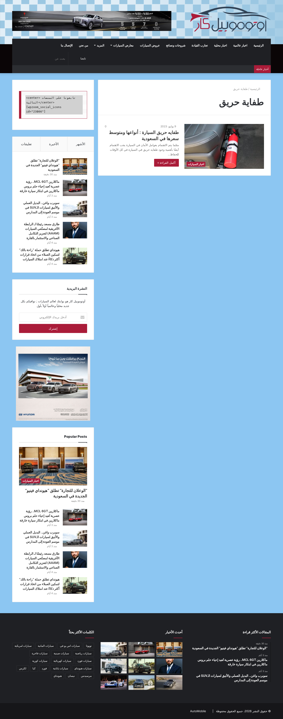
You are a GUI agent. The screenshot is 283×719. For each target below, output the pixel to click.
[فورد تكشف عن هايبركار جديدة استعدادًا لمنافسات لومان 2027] (114, 682)
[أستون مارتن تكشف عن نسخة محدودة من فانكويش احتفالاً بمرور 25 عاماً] (169, 682)
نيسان (71, 675)
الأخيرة (54, 144)
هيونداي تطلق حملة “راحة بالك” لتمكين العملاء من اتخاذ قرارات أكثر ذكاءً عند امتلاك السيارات (39, 254)
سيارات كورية (39, 660)
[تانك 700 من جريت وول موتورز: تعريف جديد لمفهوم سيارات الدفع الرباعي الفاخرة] (114, 666)
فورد (44, 668)
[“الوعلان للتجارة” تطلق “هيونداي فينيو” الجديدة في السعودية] (75, 166)
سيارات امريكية (23, 645)
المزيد (100, 45)
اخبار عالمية (240, 45)
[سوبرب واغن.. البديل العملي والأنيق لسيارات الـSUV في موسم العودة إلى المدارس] (75, 209)
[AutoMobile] (230, 19)
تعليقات (26, 144)
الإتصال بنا (67, 45)
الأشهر (80, 144)
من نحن (83, 45)
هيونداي (58, 675)
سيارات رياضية (83, 653)
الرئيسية (259, 45)
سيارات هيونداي (83, 668)
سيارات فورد (84, 660)
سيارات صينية (61, 653)
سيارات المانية (46, 645)
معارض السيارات (123, 45)
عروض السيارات (150, 45)
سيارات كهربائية (62, 660)
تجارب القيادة (200, 45)
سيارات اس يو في (70, 645)
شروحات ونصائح (175, 45)
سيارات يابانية (60, 668)
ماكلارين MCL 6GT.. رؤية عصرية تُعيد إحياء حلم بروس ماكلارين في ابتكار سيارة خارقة (39, 186)
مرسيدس (86, 675)
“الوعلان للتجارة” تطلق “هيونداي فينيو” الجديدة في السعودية (42, 164)
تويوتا (89, 645)
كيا (34, 668)
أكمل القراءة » (166, 162)
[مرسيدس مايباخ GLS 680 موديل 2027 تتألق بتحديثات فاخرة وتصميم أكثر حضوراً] (141, 682)
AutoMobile (198, 711)
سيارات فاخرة (40, 653)
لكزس (22, 668)
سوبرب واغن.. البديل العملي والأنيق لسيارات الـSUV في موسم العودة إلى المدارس (41, 207)
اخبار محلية (220, 45)
